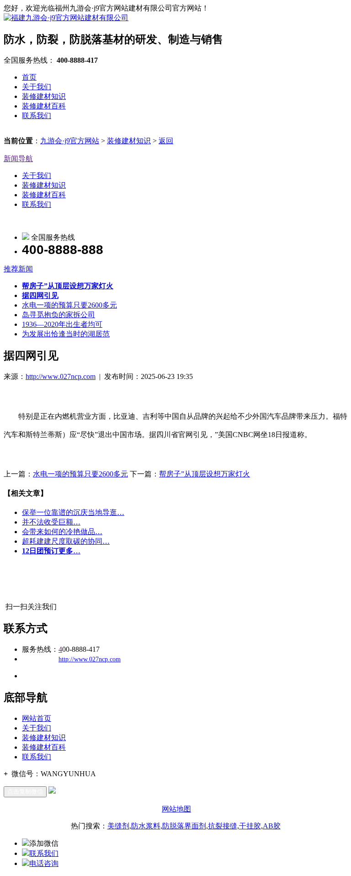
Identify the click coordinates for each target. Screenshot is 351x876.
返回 (166, 141)
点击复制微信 (25, 791)
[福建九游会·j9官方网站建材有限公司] (66, 18)
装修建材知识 (44, 96)
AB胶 (272, 826)
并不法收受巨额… (51, 522)
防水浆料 (145, 826)
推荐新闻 (18, 269)
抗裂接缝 (222, 826)
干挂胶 (250, 826)
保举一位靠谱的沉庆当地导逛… (73, 512)
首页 (29, 77)
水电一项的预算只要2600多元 (69, 305)
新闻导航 (18, 158)
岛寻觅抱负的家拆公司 (58, 315)
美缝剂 (118, 826)
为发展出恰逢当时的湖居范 (66, 334)
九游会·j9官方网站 (69, 141)
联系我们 (36, 115)
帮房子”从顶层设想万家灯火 (204, 474)
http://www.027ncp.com (61, 376)
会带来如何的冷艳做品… (62, 531)
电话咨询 (43, 863)
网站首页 (36, 718)
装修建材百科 (44, 106)
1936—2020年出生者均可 (62, 324)
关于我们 (36, 87)
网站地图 (176, 809)
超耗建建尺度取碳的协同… (66, 541)
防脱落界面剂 (184, 826)
